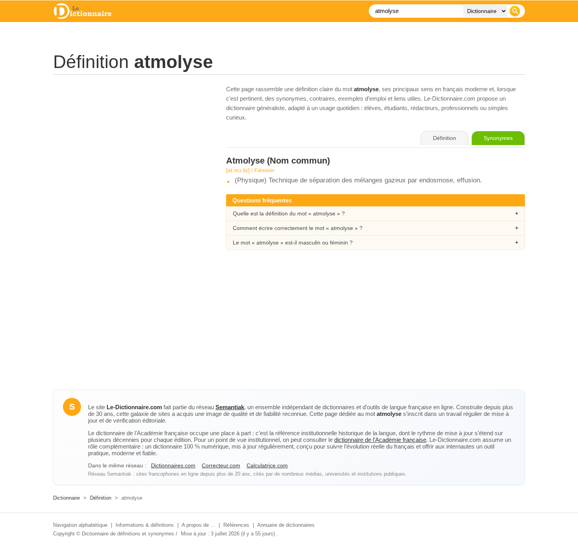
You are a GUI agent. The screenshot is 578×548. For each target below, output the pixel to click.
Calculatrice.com (267, 465)
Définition (100, 498)
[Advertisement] (131, 140)
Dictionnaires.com (173, 465)
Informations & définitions (145, 525)
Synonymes (498, 138)
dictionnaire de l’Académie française (380, 439)
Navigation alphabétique (80, 525)
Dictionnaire (66, 498)
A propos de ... (198, 525)
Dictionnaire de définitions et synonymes (128, 534)
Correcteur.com (221, 465)
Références (236, 525)
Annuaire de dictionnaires (286, 525)
